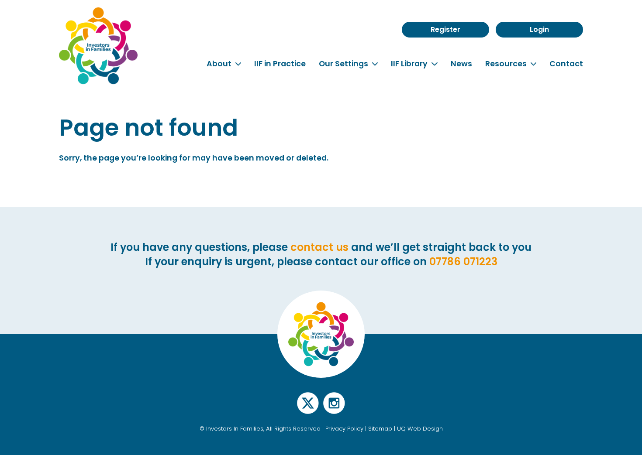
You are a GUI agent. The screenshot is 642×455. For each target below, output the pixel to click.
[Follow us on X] (308, 408)
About (220, 63)
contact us (319, 247)
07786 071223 (463, 261)
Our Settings (344, 63)
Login (539, 29)
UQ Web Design (420, 428)
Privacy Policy (344, 428)
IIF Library (410, 63)
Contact (566, 63)
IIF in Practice (280, 63)
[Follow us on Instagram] (334, 408)
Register (445, 29)
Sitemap (380, 428)
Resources (506, 63)
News (461, 63)
